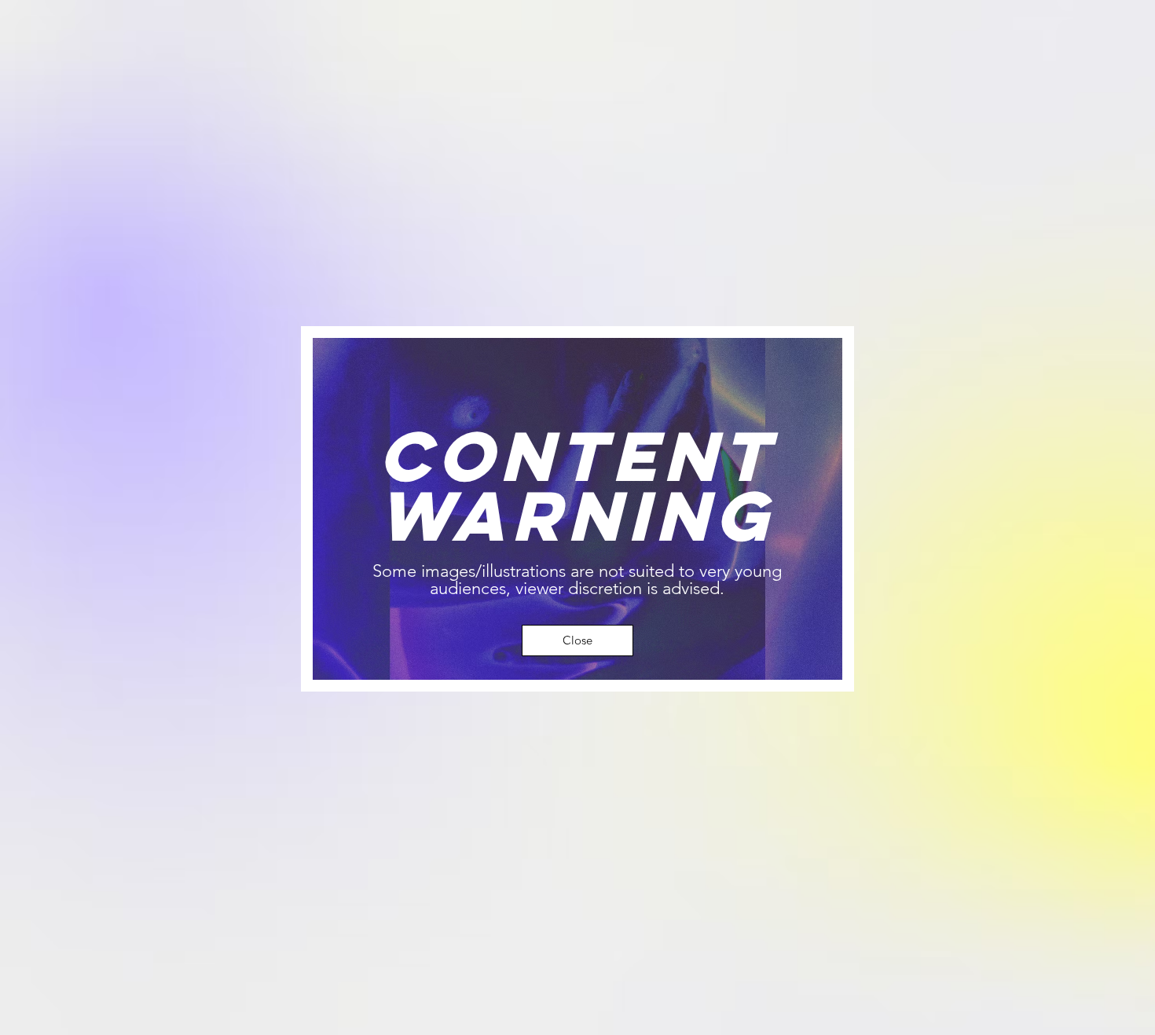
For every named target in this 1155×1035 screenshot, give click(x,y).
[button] (577, 640)
